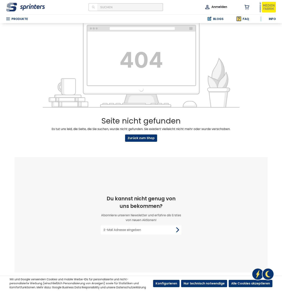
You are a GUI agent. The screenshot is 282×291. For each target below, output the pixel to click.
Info (272, 19)
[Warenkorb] (245, 7)
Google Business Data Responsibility (76, 287)
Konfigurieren (166, 283)
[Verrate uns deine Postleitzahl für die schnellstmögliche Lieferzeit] (262, 274)
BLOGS (218, 19)
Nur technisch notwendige (204, 283)
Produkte (20, 19)
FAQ (246, 19)
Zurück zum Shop (141, 138)
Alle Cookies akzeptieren (250, 283)
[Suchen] (93, 7)
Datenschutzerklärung (131, 287)
